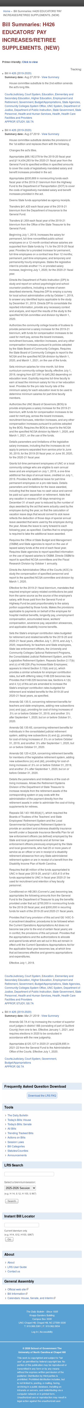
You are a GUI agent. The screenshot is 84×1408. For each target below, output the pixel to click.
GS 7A (30, 121)
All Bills (12, 1128)
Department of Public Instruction (32, 110)
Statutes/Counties (18, 1150)
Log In (34, 1331)
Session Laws (16, 1142)
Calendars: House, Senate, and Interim (32, 1298)
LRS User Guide (17, 1267)
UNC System (54, 106)
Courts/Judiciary (14, 94)
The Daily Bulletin (18, 1115)
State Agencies (71, 102)
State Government (63, 110)
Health (56, 113)
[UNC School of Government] (41, 3)
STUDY (20, 121)
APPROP (10, 121)
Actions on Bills (16, 1137)
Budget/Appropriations (48, 102)
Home (6, 11)
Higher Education (41, 98)
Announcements (17, 1155)
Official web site (18, 1289)
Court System (32, 94)
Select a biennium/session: (20, 1182)
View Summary (50, 77)
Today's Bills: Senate (20, 1124)
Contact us (14, 1271)
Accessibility (46, 1331)
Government (26, 102)
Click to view (30, 62)
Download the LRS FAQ (42, 1095)
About (11, 1262)
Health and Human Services (34, 113)
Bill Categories (16, 1146)
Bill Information (18, 1293)
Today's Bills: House (19, 1120)
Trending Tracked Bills (20, 1133)
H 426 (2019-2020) (20, 73)
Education (48, 94)
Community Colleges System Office (25, 106)
